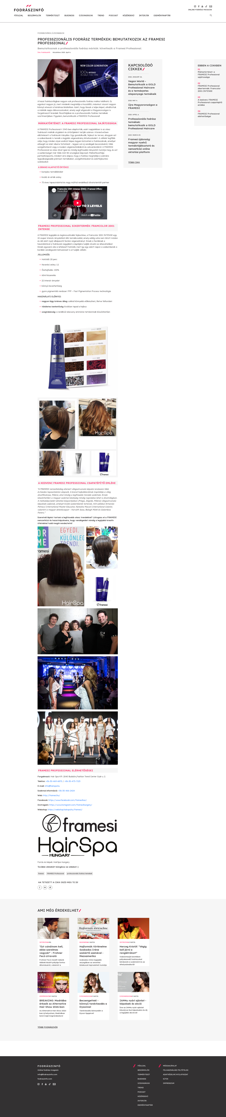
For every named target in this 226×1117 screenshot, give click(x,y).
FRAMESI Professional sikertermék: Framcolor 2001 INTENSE (209, 87)
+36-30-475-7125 (72, 781)
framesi (41, 873)
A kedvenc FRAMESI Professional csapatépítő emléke (210, 101)
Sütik (165, 1079)
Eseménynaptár (162, 15)
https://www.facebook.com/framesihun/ (68, 800)
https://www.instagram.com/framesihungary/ (70, 805)
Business (69, 15)
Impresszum (168, 1083)
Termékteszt (53, 15)
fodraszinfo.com (45, 1079)
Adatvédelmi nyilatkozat (175, 1074)
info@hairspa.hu (52, 786)
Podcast (113, 15)
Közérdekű (128, 15)
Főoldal (18, 15)
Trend (101, 15)
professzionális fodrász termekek (79, 873)
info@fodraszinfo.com (47, 1074)
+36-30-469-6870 (54, 781)
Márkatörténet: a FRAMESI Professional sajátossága (209, 73)
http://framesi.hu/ (51, 795)
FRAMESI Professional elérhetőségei (209, 114)
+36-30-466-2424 (66, 790)
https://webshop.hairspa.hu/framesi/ (65, 809)
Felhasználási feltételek (175, 1070)
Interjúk (144, 15)
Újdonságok (86, 15)
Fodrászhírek (44, 33)
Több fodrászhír (48, 1027)
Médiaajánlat (170, 1066)
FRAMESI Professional (55, 873)
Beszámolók (34, 15)
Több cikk (134, 162)
